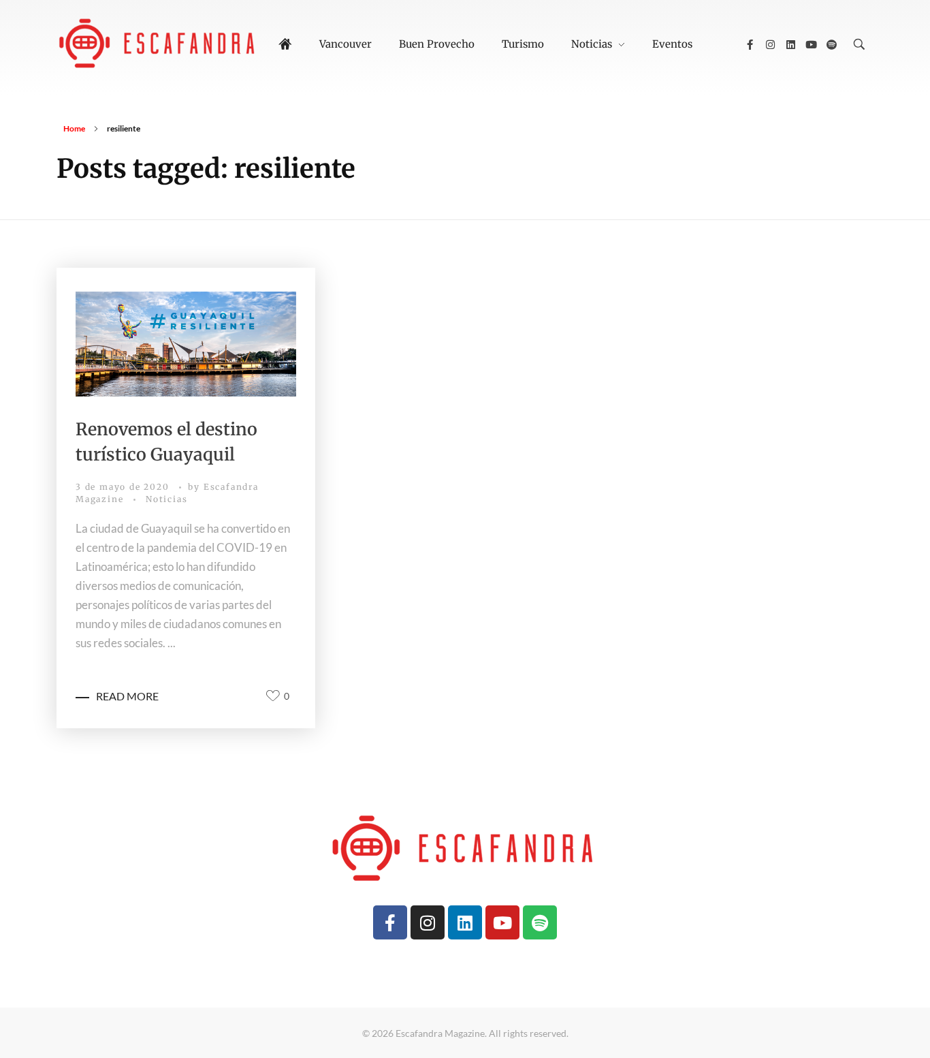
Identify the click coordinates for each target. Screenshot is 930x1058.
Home (74, 128)
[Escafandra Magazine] (159, 42)
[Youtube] (811, 44)
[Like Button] (273, 695)
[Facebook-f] (749, 44)
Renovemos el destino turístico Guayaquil (166, 441)
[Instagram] (770, 44)
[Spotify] (831, 44)
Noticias (166, 499)
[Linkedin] (790, 44)
